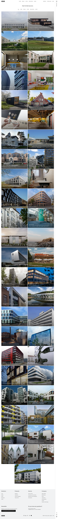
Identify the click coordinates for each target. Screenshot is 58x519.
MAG (53, 1)
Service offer (30, 493)
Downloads (30, 497)
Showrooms (17, 497)
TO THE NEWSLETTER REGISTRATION (8, 510)
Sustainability (44, 499)
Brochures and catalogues (32, 496)
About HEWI (44, 493)
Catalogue (49, 1)
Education (31, 1)
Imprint (51, 515)
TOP (53, 515)
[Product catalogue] (56, 514)
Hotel (27, 1)
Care (20, 1)
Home (35, 1)
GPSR (43, 515)
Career (43, 500)
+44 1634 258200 (37, 509)
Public (23, 1)
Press (43, 496)
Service (44, 1)
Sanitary (16, 493)
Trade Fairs (43, 497)
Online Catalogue (18, 496)
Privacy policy (47, 515)
